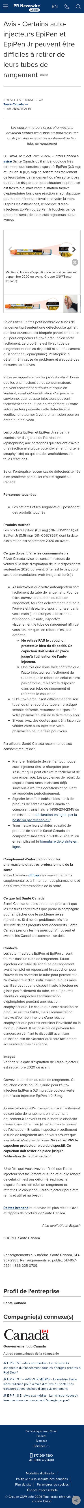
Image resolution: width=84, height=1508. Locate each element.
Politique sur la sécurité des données (42, 1479)
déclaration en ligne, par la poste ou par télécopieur (44, 817)
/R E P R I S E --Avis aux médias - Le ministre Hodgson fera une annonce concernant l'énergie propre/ (40, 1398)
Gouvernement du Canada (24, 1346)
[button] (42, 249)
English (44, 75)
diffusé (33, 875)
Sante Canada (14, 1302)
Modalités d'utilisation (41, 1473)
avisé (7, 161)
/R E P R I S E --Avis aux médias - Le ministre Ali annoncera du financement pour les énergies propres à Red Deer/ (41, 1368)
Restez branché (15, 1207)
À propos (41, 1441)
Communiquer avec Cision (41, 1431)
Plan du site (23, 1484)
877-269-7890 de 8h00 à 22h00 (41, 1457)
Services (40, 1446)
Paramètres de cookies (53, 1484)
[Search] (78, 6)
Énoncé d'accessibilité (42, 1490)
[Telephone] (67, 6)
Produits (42, 1436)
